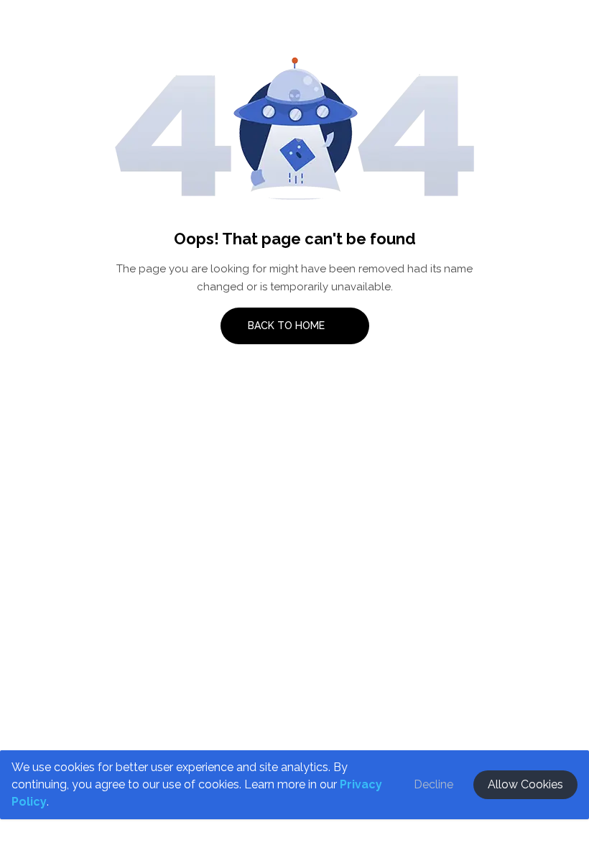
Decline (433, 784)
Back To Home (288, 325)
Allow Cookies (525, 784)
